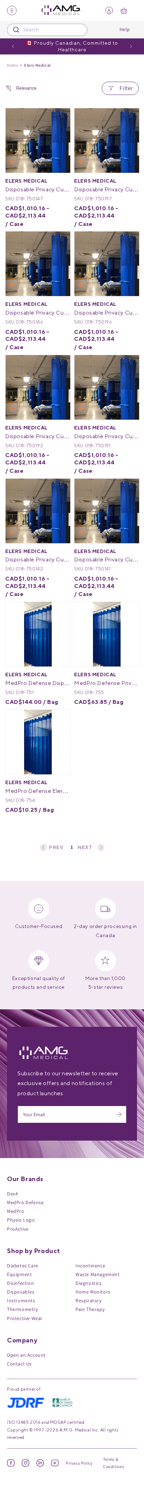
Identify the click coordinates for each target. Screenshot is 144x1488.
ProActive (17, 1229)
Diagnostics (88, 1283)
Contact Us (19, 1364)
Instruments (21, 1300)
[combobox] (47, 30)
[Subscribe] (119, 1114)
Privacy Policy (79, 1463)
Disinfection (20, 1283)
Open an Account (26, 1355)
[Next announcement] (131, 46)
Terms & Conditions (113, 1463)
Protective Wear (25, 1318)
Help (125, 29)
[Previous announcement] (13, 46)
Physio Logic (21, 1220)
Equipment (19, 1274)
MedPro (15, 1211)
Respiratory (88, 1300)
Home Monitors (92, 1292)
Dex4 (12, 1194)
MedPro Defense (25, 1202)
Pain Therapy (90, 1309)
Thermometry (22, 1309)
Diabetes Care (22, 1265)
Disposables (21, 1292)
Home (12, 65)
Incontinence (90, 1265)
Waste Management (97, 1274)
